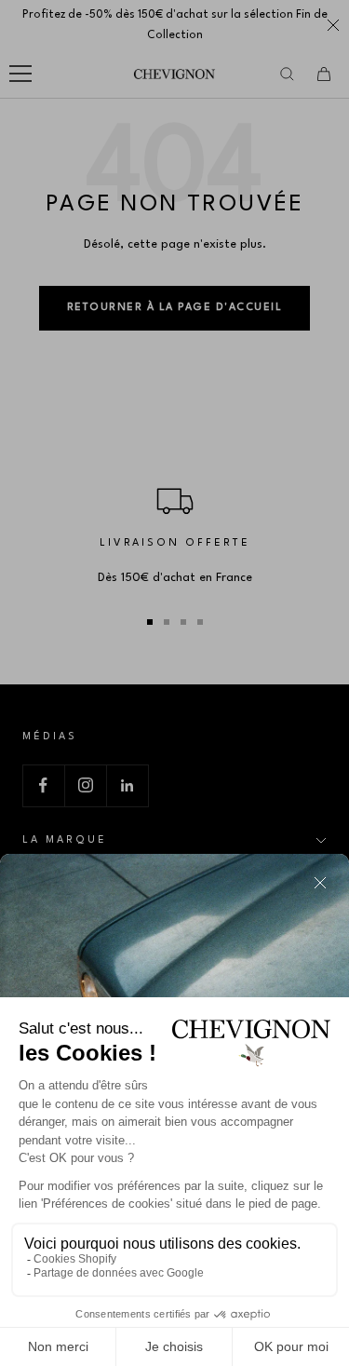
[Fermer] (320, 882)
